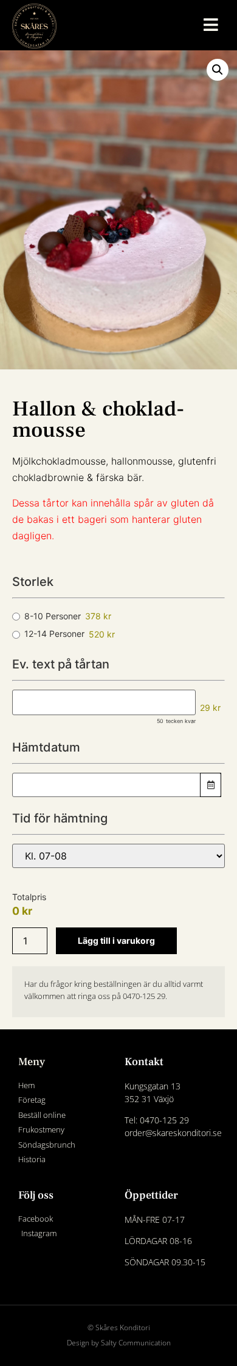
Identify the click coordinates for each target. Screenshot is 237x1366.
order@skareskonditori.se (173, 1133)
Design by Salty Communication (119, 1342)
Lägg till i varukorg (116, 940)
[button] (217, 70)
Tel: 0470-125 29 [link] (157, 1120)
